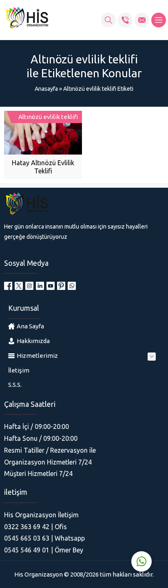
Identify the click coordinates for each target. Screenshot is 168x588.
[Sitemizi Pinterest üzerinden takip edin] (61, 286)
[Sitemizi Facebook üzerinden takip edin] (8, 286)
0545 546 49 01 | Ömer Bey (43, 550)
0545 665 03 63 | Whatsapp (44, 538)
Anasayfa (46, 88)
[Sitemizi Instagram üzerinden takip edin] (29, 286)
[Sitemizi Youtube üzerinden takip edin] (50, 286)
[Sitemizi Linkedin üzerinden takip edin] (40, 286)
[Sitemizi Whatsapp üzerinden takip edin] (72, 286)
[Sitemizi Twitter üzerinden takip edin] (19, 286)
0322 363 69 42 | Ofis (35, 526)
